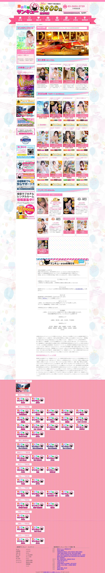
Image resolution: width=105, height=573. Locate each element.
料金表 (17, 556)
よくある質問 (29, 554)
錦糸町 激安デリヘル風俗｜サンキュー (52, 572)
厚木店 (73, 559)
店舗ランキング (56, 194)
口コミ (27, 558)
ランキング (18, 562)
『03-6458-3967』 (79, 288)
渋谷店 (71, 554)
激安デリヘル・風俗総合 (22, 24)
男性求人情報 (29, 562)
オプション (18, 560)
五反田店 (67, 554)
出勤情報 (18, 551)
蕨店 (62, 560)
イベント (28, 549)
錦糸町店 (75, 554)
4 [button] (62, 57)
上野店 (69, 551)
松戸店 (62, 562)
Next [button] (87, 44)
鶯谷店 (65, 551)
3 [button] (60, 57)
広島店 (58, 566)
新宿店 (65, 553)
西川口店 (65, 560)
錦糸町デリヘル (33, 24)
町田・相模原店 (67, 559)
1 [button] (55, 57)
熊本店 (62, 569)
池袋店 (62, 553)
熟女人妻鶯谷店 (64, 556)
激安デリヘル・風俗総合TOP (64, 549)
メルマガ (28, 551)
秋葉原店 (73, 551)
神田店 (77, 551)
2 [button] (58, 57)
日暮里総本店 (60, 551)
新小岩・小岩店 (81, 554)
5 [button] (65, 57)
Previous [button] (37, 44)
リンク (27, 565)
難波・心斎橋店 (68, 565)
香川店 (58, 567)
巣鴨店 (80, 551)
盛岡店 (62, 550)
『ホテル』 (45, 298)
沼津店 (58, 563)
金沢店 (74, 563)
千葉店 (58, 562)
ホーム (17, 549)
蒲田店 (58, 556)
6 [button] (67, 57)
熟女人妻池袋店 (61, 557)
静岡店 (62, 563)
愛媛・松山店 (64, 567)
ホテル (27, 553)
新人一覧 (18, 554)
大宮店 (58, 560)
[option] (62, 44)
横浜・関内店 (60, 559)
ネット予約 (28, 556)
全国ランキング (43, 194)
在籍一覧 (18, 553)
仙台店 (58, 550)
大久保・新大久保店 (72, 553)
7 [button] (69, 57)
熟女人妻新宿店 (81, 556)
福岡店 (58, 569)
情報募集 (28, 564)
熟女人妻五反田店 (72, 556)
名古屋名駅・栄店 (68, 563)
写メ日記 (18, 558)
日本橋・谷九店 (61, 565)
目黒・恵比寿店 (61, 554)
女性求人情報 (29, 560)
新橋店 (79, 553)
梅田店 (74, 565)
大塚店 (58, 553)
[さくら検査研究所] (25, 140)
